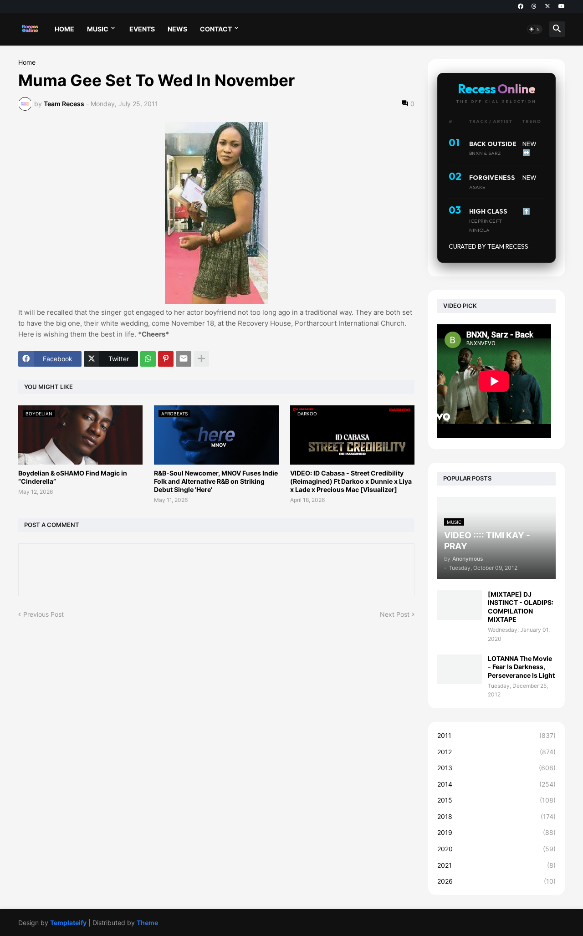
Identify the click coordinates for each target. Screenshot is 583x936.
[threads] (534, 6)
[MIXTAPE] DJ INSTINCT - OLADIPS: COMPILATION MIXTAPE (520, 606)
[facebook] (520, 6)
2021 (496, 865)
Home (27, 62)
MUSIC (97, 29)
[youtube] (561, 6)
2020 (496, 849)
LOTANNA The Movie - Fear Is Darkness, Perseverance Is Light (521, 667)
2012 (496, 752)
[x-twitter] (547, 6)
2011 (496, 735)
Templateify (68, 922)
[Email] (183, 359)
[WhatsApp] (148, 359)
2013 (496, 768)
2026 (496, 881)
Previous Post (43, 614)
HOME (64, 29)
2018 (496, 816)
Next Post (394, 614)
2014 (496, 784)
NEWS (177, 29)
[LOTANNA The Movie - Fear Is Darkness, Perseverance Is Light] (459, 669)
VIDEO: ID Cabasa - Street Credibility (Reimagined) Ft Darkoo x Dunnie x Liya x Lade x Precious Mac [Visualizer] (351, 481)
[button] (534, 29)
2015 (496, 800)
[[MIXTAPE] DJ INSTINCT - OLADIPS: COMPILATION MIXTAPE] (459, 605)
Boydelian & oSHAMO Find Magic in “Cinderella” (72, 477)
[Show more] (201, 359)
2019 (496, 832)
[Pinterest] (166, 359)
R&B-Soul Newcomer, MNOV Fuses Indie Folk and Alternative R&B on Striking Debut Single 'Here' (216, 481)
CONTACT (216, 29)
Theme (147, 922)
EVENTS (142, 29)
